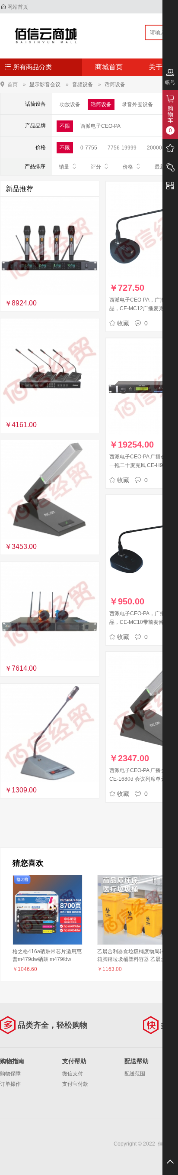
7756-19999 (122, 148)
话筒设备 (115, 84)
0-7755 (88, 148)
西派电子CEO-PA (100, 126)
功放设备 (70, 104)
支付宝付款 (75, 1084)
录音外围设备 (137, 104)
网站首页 (17, 7)
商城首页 (109, 67)
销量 (64, 167)
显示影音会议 (44, 84)
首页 (12, 84)
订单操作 (10, 1084)
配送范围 (134, 1074)
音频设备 (82, 84)
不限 (65, 126)
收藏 (123, 323)
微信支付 (72, 1074)
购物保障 (10, 1074)
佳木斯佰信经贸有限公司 (46, 35)
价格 (128, 167)
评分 (96, 167)
